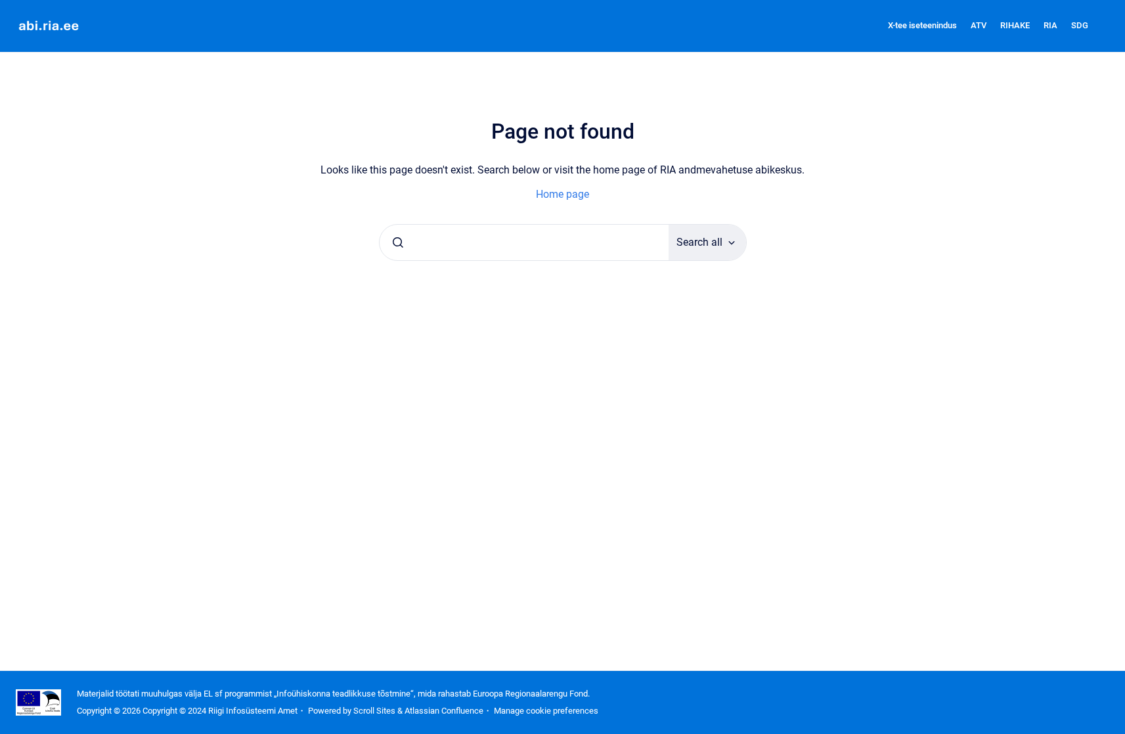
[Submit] (397, 242)
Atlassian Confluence (444, 711)
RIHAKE (1015, 25)
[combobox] (524, 242)
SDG (1079, 25)
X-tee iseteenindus (922, 25)
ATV (978, 25)
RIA (1050, 25)
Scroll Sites (374, 711)
